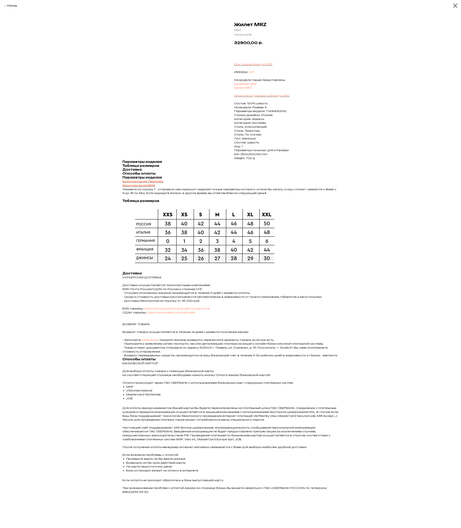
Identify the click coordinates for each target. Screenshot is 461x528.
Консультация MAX (138, 185)
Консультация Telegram (142, 181)
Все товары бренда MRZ (253, 64)
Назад (12, 5)
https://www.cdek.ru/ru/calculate (171, 312)
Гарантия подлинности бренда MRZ (262, 95)
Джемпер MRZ (245, 83)
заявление (150, 339)
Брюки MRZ (243, 87)
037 (252, 71)
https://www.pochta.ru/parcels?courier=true (177, 308)
